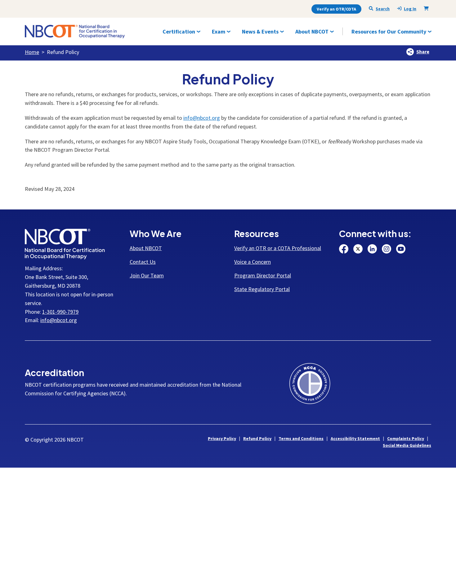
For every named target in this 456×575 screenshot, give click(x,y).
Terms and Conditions (301, 438)
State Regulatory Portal (262, 289)
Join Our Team (147, 275)
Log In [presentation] (410, 8)
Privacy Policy (222, 438)
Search (383, 8)
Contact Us (143, 261)
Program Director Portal (262, 275)
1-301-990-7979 (60, 311)
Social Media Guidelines (407, 445)
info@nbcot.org (201, 117)
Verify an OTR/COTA (336, 9)
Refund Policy (257, 438)
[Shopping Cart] (427, 8)
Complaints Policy (405, 438)
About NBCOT (146, 248)
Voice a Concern (252, 261)
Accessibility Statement (355, 438)
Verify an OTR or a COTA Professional (277, 248)
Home (32, 52)
